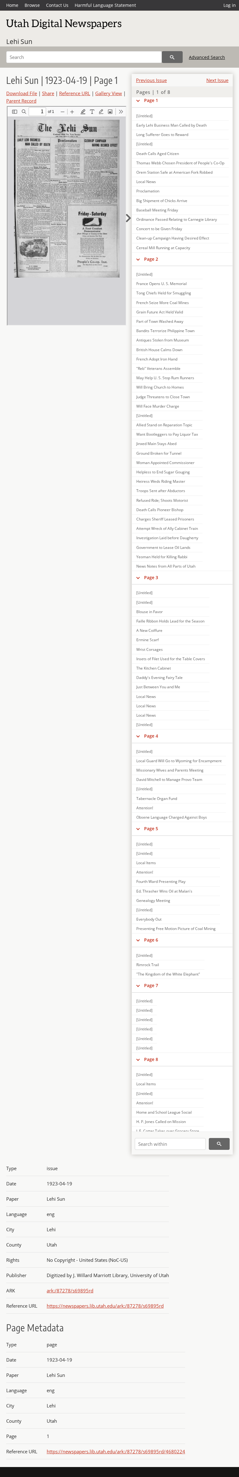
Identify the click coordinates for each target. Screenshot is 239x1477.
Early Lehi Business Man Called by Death (171, 125)
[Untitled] (144, 116)
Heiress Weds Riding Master (160, 481)
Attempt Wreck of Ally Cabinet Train (167, 528)
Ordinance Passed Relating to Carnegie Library (176, 219)
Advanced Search (207, 57)
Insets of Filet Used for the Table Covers (170, 658)
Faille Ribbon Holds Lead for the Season (170, 621)
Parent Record (21, 101)
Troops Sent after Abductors (160, 490)
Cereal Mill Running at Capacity (163, 247)
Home (12, 5)
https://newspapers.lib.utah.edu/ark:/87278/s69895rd (105, 1306)
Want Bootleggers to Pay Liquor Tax (167, 434)
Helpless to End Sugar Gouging (163, 472)
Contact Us (57, 5)
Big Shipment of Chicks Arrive (161, 200)
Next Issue (217, 80)
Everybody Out (149, 919)
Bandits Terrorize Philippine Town (165, 330)
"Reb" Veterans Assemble (158, 368)
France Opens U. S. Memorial (161, 283)
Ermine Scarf (147, 639)
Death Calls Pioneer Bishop (159, 509)
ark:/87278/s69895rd (70, 1290)
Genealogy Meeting (153, 900)
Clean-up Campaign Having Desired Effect (172, 238)
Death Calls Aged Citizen (157, 153)
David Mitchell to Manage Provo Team (169, 779)
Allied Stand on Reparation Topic (164, 425)
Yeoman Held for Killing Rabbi (161, 556)
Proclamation (147, 191)
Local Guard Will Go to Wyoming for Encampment (179, 760)
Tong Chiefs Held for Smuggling (163, 293)
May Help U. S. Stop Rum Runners (165, 377)
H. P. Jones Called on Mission (161, 1121)
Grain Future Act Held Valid (159, 312)
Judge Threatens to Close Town (163, 397)
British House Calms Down (159, 349)
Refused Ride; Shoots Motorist (162, 500)
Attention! (144, 808)
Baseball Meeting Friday (157, 210)
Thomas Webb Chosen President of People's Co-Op (180, 163)
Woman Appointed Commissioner (165, 462)
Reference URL (74, 93)
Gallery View (108, 93)
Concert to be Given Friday (159, 228)
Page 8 (151, 1059)
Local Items (146, 862)
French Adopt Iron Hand (156, 359)
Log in (229, 5)
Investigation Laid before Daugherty (167, 537)
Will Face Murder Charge (157, 406)
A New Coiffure (149, 630)
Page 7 (151, 985)
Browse (32, 5)
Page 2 (151, 259)
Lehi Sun (19, 41)
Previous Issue (151, 80)
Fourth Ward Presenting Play (160, 881)
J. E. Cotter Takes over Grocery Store (167, 1131)
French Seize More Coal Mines (162, 302)
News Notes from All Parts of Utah (165, 566)
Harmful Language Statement (105, 5)
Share (48, 93)
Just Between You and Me (158, 687)
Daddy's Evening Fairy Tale (159, 677)
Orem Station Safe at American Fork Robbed (174, 172)
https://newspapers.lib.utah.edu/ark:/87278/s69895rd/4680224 (116, 1451)
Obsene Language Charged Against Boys (171, 817)
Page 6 (151, 940)
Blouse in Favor (149, 611)
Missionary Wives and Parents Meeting (170, 770)
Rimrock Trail (147, 964)
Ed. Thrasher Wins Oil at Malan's (164, 891)
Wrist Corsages (149, 649)
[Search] (172, 57)
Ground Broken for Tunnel (158, 453)
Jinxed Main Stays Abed (156, 443)
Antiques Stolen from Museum (162, 340)
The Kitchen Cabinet (153, 668)
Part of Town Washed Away (159, 321)
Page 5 (151, 828)
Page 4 (151, 736)
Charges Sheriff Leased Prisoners (165, 519)
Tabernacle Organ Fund (156, 798)
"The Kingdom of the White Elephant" (168, 974)
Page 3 (151, 577)
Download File (21, 93)
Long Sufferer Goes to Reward (162, 134)
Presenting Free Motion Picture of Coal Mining (176, 928)
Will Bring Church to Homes (160, 387)
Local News (146, 181)
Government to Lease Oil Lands (163, 547)
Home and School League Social (164, 1112)
